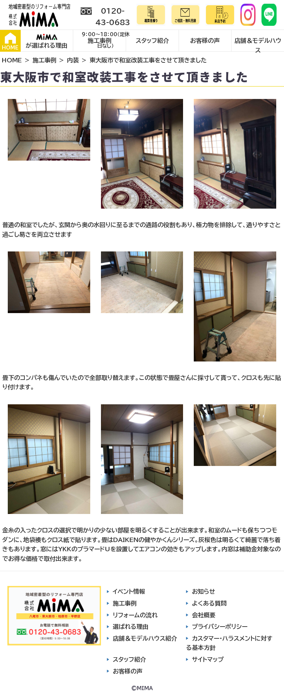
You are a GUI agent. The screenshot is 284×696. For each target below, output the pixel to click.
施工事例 (99, 41)
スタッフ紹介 (152, 41)
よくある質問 (209, 603)
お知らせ (203, 591)
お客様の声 (205, 41)
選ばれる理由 (130, 627)
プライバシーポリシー (219, 627)
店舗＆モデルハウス (257, 44)
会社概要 (204, 615)
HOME (10, 47)
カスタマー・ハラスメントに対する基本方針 (229, 643)
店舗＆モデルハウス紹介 (145, 638)
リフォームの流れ (135, 615)
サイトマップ (208, 659)
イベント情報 (129, 591)
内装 (73, 60)
